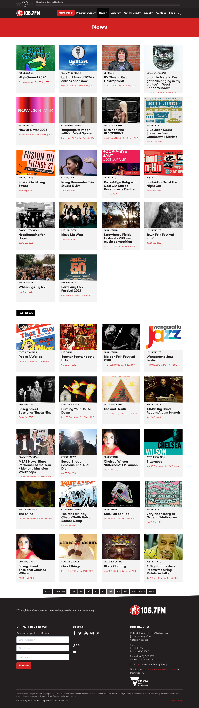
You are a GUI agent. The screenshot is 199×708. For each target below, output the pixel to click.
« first (48, 591)
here (138, 664)
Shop (172, 13)
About (148, 13)
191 (95, 591)
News (102, 13)
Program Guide (85, 13)
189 (81, 591)
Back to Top (177, 700)
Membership (66, 12)
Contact (161, 13)
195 (125, 591)
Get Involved (131, 13)
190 (88, 591)
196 (133, 591)
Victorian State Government (162, 669)
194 (118, 591)
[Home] (29, 13)
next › (142, 591)
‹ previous (60, 591)
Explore (114, 13)
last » (151, 591)
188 (73, 591)
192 (103, 591)
